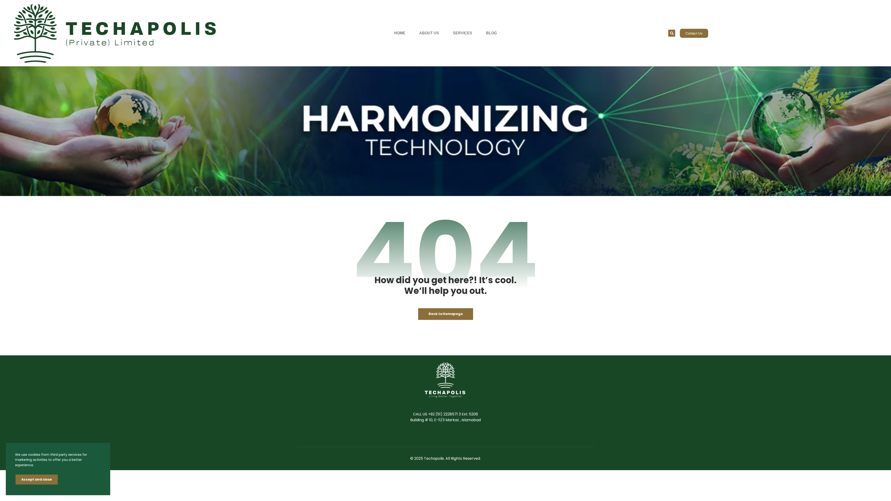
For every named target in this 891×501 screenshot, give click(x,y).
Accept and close (36, 479)
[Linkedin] (450, 434)
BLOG (491, 33)
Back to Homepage (446, 314)
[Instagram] (459, 434)
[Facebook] (431, 434)
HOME (399, 33)
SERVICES (462, 33)
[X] (441, 434)
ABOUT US (429, 33)
